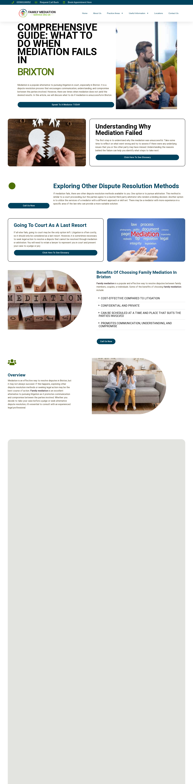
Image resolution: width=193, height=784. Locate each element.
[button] (140, 298)
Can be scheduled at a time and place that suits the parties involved (140, 314)
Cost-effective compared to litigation (130, 298)
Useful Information (137, 13)
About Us (97, 13)
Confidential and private (120, 305)
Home (84, 13)
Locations (158, 13)
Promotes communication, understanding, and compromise (135, 325)
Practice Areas (113, 13)
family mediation (172, 286)
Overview (16, 374)
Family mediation (105, 283)
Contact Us (173, 13)
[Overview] (12, 362)
